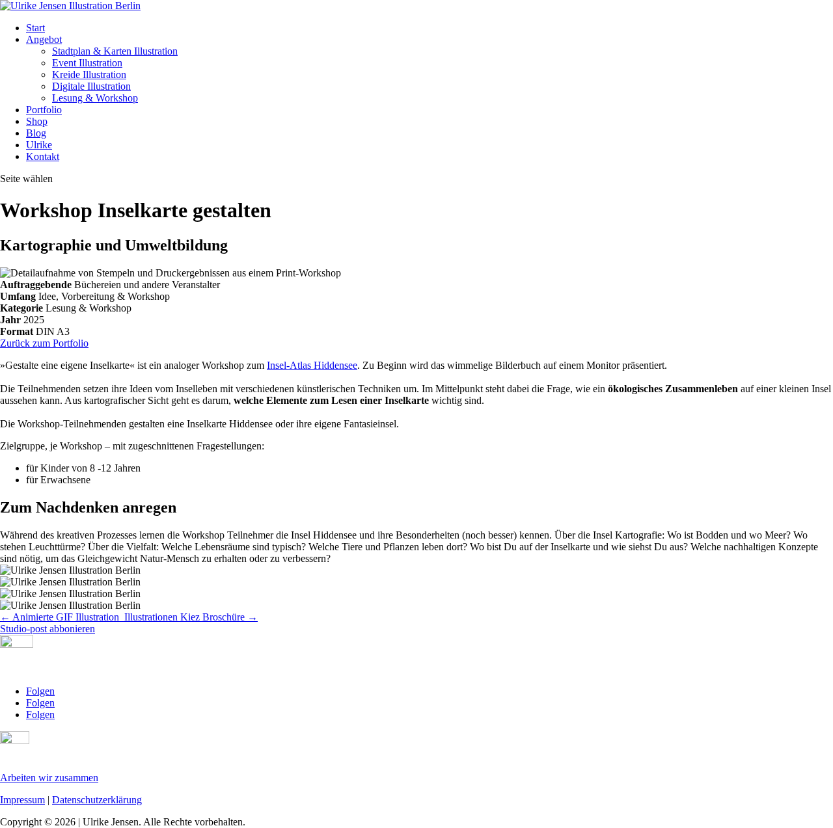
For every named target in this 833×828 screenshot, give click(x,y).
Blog (36, 133)
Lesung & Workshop (95, 97)
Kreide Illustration (89, 74)
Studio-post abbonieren (47, 628)
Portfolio (44, 109)
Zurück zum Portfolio (44, 343)
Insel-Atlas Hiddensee (312, 365)
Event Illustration (87, 62)
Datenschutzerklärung (97, 799)
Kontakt (42, 156)
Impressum (22, 799)
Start (35, 27)
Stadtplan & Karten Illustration (115, 51)
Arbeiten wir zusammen (49, 777)
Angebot (44, 39)
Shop (37, 121)
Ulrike (39, 144)
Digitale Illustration (91, 86)
